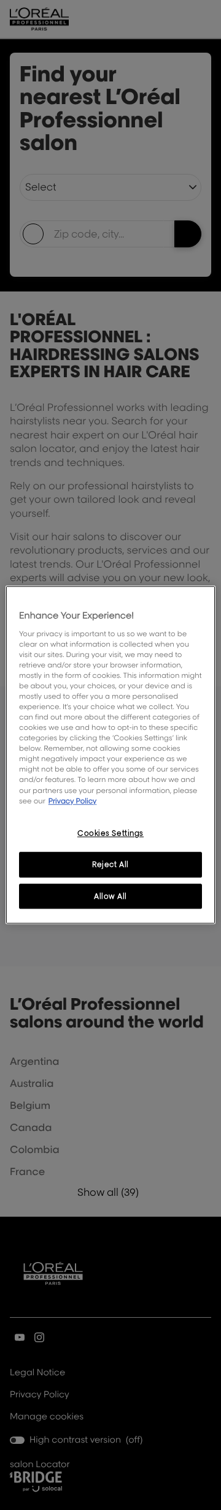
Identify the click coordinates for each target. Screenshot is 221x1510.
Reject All (110, 864)
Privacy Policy (72, 800)
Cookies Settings (110, 833)
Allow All (110, 896)
